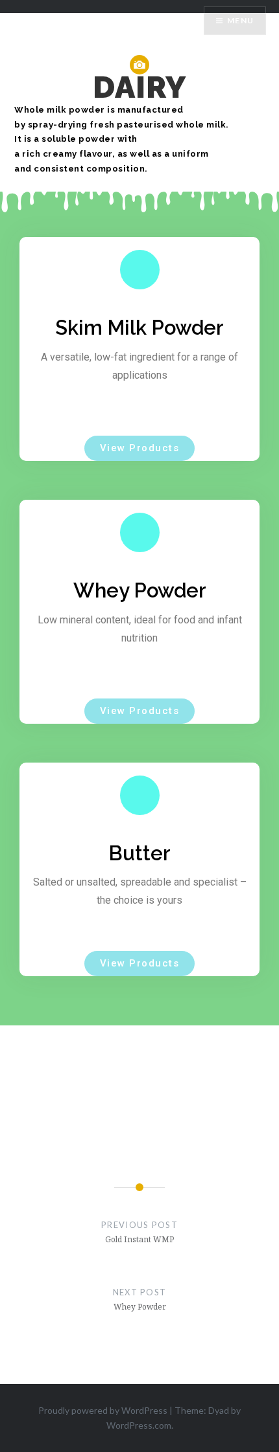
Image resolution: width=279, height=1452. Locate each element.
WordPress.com (138, 1425)
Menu (240, 20)
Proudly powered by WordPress (102, 1410)
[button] (139, 448)
